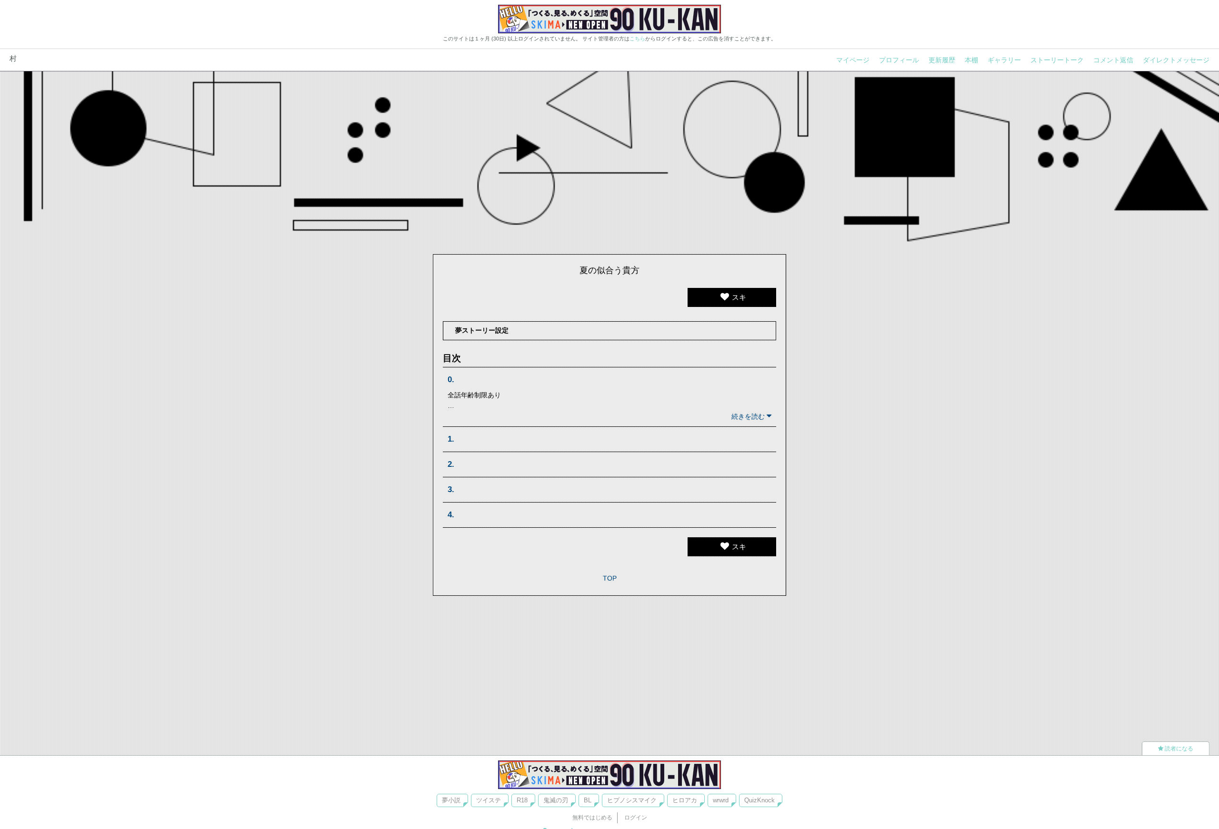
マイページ (852, 60)
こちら (637, 38)
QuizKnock (759, 800)
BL (587, 800)
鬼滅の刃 (555, 800)
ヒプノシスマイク (632, 800)
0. (451, 379)
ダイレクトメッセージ (1176, 60)
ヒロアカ (684, 800)
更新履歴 (942, 60)
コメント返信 (1113, 60)
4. (451, 514)
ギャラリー (1004, 60)
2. (451, 464)
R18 (522, 800)
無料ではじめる (592, 817)
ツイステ (488, 800)
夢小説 (451, 800)
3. (451, 489)
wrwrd (721, 800)
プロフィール (899, 60)
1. (451, 439)
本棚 (971, 60)
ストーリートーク (1057, 60)
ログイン (635, 817)
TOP (610, 578)
